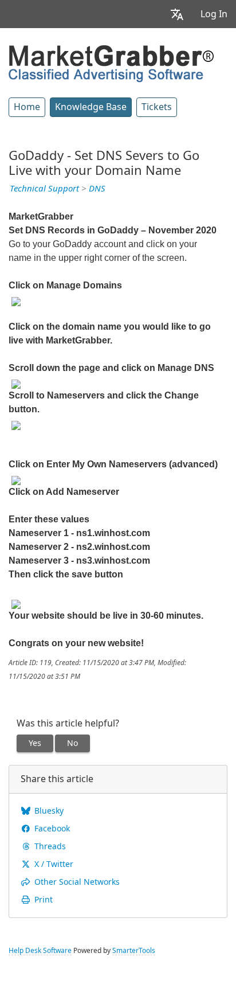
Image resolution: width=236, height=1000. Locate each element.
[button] (177, 14)
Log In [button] (213, 14)
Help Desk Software (40, 951)
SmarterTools (133, 951)
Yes (35, 743)
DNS (97, 188)
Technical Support (44, 188)
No (72, 743)
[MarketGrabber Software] (111, 62)
